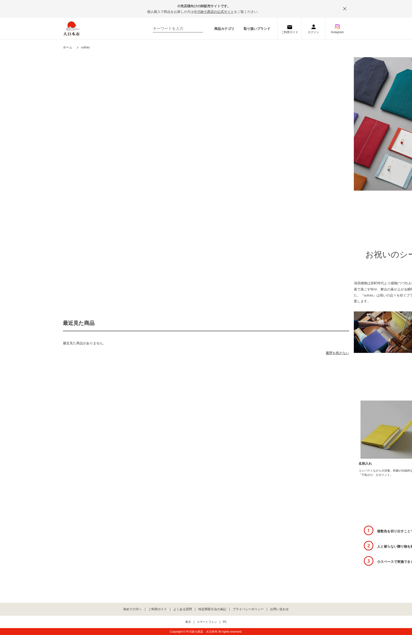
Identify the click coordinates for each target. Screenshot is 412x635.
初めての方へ (132, 609)
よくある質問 (182, 609)
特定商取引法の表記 (212, 609)
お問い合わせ (279, 609)
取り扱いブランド (257, 28)
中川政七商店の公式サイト (214, 12)
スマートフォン (207, 622)
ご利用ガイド (289, 32)
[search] (197, 28)
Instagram (337, 32)
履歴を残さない (337, 353)
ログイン (313, 32)
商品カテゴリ (224, 28)
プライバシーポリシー (248, 609)
